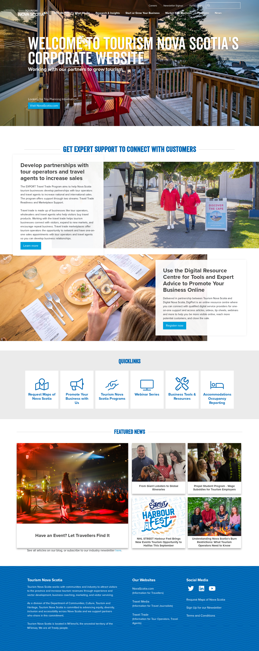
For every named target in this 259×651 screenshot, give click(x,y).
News (218, 13)
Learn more (30, 246)
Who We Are (61, 13)
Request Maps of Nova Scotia (205, 600)
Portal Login (195, 5)
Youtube (212, 590)
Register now (174, 325)
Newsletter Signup (173, 5)
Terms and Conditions (200, 616)
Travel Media (140, 601)
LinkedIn (201, 590)
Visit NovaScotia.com (44, 106)
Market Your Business (178, 13)
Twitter (190, 590)
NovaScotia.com (143, 589)
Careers (153, 5)
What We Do (82, 13)
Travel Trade (140, 615)
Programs (203, 13)
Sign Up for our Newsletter (203, 608)
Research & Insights (108, 13)
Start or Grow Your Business (143, 13)
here (118, 550)
